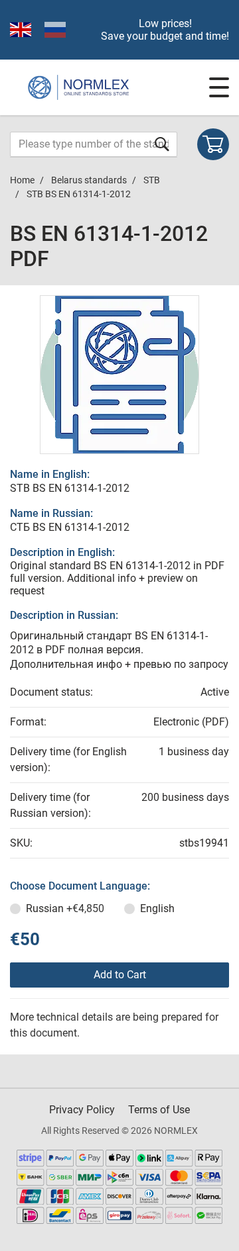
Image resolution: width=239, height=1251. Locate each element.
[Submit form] (162, 144)
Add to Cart (120, 974)
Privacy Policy (82, 1109)
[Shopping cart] (213, 144)
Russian (65, 908)
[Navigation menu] (219, 87)
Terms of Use (159, 1109)
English (157, 908)
